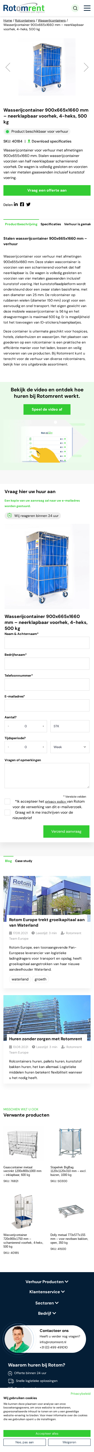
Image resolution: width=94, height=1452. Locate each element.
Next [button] (86, 66)
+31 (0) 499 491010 (54, 1347)
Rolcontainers (25, 20)
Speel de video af (47, 409)
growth (40, 979)
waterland (20, 979)
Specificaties (51, 224)
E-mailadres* (15, 696)
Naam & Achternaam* (22, 634)
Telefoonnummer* (19, 675)
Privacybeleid (81, 1394)
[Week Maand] (69, 749)
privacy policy (56, 801)
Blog (8, 861)
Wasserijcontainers (52, 20)
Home (7, 20)
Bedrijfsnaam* (16, 655)
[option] (47, 67)
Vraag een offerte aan (47, 190)
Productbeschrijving (21, 224)
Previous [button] (7, 66)
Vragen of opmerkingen (23, 760)
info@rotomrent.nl (53, 1342)
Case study (23, 861)
